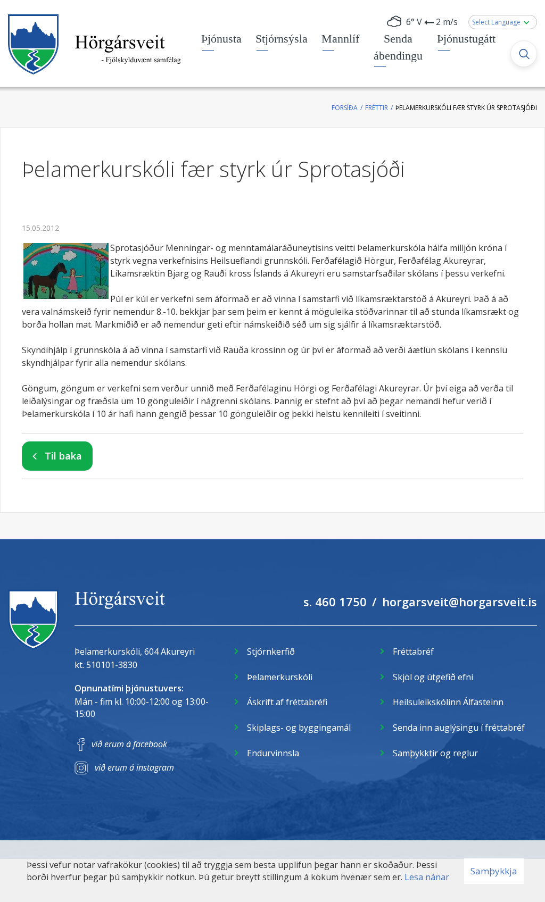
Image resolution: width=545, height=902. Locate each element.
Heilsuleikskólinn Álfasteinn (448, 702)
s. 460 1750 (335, 601)
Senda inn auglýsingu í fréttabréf (459, 727)
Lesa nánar (426, 877)
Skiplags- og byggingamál (299, 727)
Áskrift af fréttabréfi (287, 702)
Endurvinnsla (273, 753)
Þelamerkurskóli (279, 677)
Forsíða (345, 107)
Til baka (63, 455)
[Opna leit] (523, 53)
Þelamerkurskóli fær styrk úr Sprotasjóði (466, 107)
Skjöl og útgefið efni (433, 677)
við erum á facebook (129, 744)
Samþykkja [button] (493, 871)
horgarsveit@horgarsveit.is (459, 601)
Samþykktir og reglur (435, 753)
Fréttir (376, 107)
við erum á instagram (134, 767)
